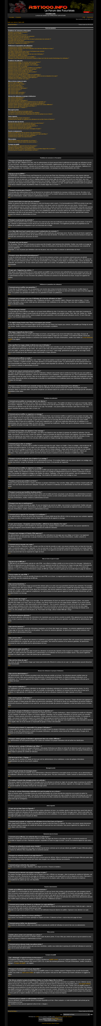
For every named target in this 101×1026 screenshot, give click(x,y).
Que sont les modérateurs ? (15, 99)
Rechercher (90, 17)
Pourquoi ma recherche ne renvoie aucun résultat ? (22, 124)
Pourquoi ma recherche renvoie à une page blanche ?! (23, 126)
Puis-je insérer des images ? (16, 87)
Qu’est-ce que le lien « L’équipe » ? (17, 107)
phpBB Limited (53, 959)
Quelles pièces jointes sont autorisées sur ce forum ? (22, 140)
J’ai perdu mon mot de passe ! (16, 40)
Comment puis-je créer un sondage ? (18, 66)
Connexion (18, 17)
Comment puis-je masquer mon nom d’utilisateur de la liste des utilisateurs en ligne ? (31, 48)
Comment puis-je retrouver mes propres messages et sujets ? (24, 128)
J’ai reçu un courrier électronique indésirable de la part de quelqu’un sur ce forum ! (30, 114)
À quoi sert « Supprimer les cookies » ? (18, 43)
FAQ (84, 17)
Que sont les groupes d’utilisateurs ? (18, 100)
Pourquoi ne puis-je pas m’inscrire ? (18, 35)
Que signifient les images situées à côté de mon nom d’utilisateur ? (26, 54)
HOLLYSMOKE (54, 1018)
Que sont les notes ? (13, 91)
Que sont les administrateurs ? (16, 97)
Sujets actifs (21, 22)
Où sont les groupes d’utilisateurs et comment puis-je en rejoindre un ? (27, 102)
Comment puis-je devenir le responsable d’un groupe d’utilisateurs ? (26, 103)
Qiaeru (57, 1023)
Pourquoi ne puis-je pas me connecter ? (19, 37)
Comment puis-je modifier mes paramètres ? (20, 47)
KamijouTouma (58, 1019)
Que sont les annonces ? (15, 89)
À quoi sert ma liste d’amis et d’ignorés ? (19, 118)
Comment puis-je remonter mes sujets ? (19, 78)
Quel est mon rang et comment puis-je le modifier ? (22, 57)
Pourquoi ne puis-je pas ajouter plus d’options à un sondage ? (25, 67)
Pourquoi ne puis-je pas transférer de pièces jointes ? (22, 72)
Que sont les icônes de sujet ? (16, 93)
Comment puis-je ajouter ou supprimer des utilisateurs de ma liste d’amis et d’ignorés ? (31, 119)
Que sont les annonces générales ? (17, 88)
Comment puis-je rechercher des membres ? (20, 127)
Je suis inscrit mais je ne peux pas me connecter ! (21, 36)
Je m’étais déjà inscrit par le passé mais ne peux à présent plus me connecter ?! (29, 39)
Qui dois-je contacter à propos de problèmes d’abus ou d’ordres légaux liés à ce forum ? (31, 148)
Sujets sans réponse (12, 22)
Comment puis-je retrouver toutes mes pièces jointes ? (22, 142)
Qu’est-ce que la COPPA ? (15, 33)
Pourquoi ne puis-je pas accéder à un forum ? (20, 70)
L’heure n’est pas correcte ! (15, 50)
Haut (9, 169)
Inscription (11, 17)
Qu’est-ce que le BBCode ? (15, 82)
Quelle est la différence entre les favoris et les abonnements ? (24, 132)
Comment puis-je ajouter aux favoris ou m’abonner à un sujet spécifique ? (28, 134)
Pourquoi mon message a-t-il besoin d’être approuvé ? (22, 77)
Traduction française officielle (48, 1023)
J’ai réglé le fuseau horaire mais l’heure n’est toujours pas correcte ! (26, 51)
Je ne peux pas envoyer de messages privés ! (20, 111)
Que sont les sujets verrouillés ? (16, 92)
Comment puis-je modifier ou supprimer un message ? (22, 63)
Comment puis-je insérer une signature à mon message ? (23, 65)
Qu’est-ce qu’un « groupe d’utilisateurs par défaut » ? (22, 106)
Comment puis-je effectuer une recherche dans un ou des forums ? (26, 123)
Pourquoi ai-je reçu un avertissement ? (18, 73)
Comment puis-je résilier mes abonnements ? (20, 136)
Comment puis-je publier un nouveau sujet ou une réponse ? (24, 62)
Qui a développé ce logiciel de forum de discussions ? (22, 146)
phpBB (37, 1016)
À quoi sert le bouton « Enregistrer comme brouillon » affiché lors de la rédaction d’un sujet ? (33, 76)
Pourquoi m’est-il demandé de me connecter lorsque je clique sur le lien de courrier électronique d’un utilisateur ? (38, 58)
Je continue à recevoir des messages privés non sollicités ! (24, 112)
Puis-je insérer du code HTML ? (16, 84)
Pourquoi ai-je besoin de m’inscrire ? (18, 32)
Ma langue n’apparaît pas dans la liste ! (18, 52)
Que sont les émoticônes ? (15, 85)
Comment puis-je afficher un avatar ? (18, 55)
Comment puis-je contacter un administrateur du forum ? (23, 150)
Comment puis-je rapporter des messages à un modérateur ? (24, 74)
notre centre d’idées (27, 972)
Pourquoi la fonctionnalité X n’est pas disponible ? (21, 147)
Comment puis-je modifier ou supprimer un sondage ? (22, 69)
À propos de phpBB (19, 963)
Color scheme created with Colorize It (63, 1016)
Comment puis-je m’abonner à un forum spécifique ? (22, 135)
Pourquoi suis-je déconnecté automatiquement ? (21, 42)
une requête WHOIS (84, 984)
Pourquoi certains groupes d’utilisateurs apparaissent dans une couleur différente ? (30, 104)
